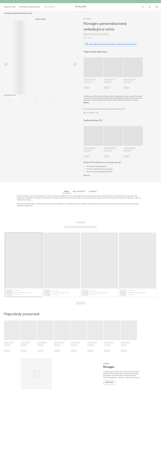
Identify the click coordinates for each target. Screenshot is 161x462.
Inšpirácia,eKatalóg (29, 7)
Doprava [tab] (93, 191)
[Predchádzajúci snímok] (6, 64)
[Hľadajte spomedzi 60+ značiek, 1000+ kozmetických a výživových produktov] (143, 7)
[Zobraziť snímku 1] (10, 101)
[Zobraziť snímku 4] (51, 101)
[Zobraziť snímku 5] (64, 101)
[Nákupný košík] (157, 7)
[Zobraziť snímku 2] (23, 101)
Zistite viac (86, 175)
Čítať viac (86, 102)
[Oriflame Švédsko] (80, 6)
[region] (41, 57)
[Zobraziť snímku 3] (37, 101)
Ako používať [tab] (79, 191)
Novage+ (87, 19)
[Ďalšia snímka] (75, 64)
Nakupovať (10, 7)
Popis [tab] (66, 191)
